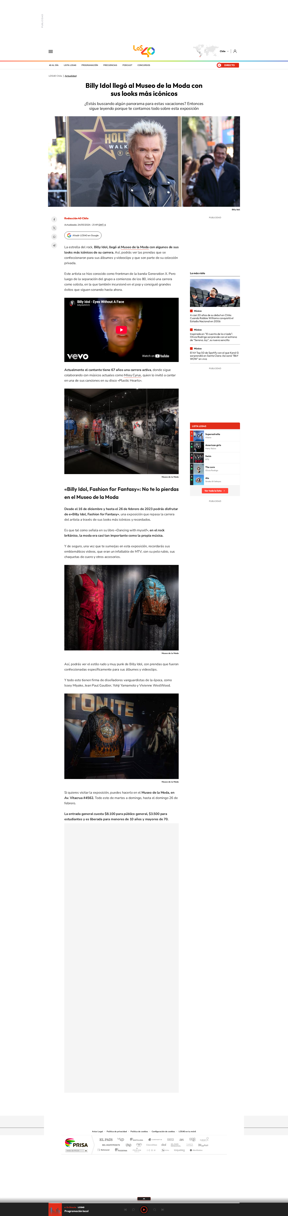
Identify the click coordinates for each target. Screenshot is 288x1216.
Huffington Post (110, 1144)
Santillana (137, 1140)
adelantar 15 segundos (155, 1210)
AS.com (180, 1140)
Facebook (54, 219)
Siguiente (163, 1210)
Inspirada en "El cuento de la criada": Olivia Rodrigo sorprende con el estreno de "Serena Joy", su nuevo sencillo (213, 337)
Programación (90, 65)
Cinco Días (151, 1144)
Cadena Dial (164, 1144)
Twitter (54, 228)
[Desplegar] (144, 1198)
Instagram (130, 1109)
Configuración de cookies (163, 1131)
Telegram (54, 245)
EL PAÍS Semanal (176, 1144)
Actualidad (70, 76)
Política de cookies (139, 1131)
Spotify (157, 1109)
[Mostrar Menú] (53, 51)
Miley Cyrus (132, 375)
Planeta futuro (188, 1144)
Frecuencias (110, 65)
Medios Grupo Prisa (76, 1151)
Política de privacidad (117, 1131)
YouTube (137, 1109)
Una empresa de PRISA (76, 1142)
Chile (223, 51)
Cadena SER (169, 1140)
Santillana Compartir (155, 1140)
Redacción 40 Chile (76, 218)
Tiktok (124, 1109)
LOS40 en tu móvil (187, 1131)
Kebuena (200, 1144)
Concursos (144, 65)
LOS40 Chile (144, 51)
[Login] (235, 51)
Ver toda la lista (213, 490)
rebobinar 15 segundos (133, 1210)
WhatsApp (54, 237)
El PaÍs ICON (151, 1149)
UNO (128, 1144)
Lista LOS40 (70, 65)
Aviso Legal (97, 1131)
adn (191, 1140)
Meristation (195, 1149)
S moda (165, 1149)
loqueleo (179, 1149)
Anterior (125, 1210)
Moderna (120, 1149)
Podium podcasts (136, 1149)
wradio (138, 1144)
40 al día (53, 65)
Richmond (103, 1149)
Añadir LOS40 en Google (85, 235)
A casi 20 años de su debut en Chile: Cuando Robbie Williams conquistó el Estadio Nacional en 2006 (212, 318)
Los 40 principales (122, 1140)
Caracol (203, 1140)
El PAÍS (106, 1140)
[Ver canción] (198, 436)
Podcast (127, 65)
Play (144, 1209)
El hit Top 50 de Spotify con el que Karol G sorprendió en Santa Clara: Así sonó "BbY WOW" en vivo (214, 355)
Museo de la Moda (135, 247)
